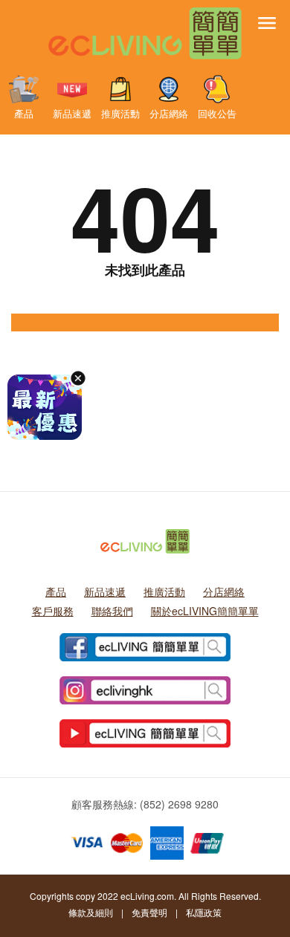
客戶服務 (53, 610)
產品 (23, 113)
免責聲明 (149, 912)
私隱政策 (204, 912)
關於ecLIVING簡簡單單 (205, 610)
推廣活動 (120, 113)
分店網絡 (168, 113)
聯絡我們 (112, 610)
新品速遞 (72, 113)
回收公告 (217, 113)
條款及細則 (90, 912)
